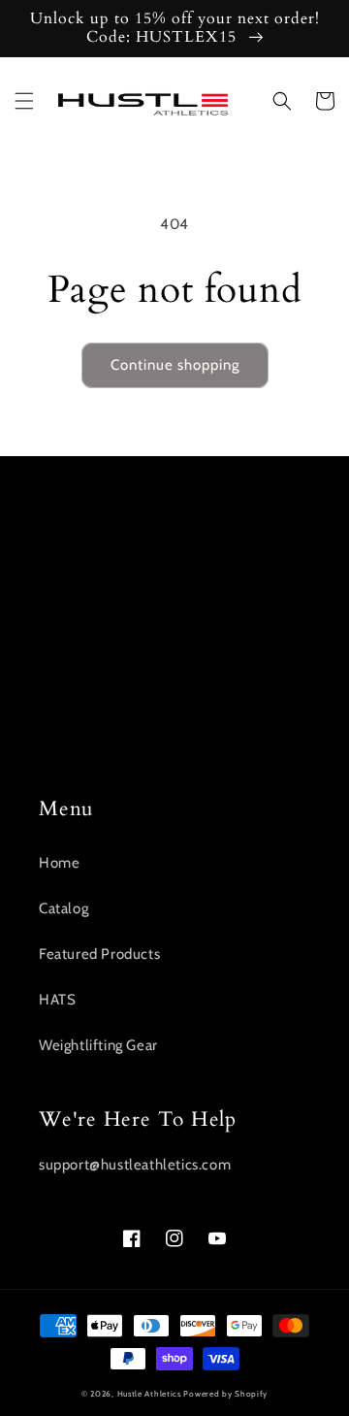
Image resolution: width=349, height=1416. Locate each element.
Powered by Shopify (225, 1394)
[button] (24, 101)
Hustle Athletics (149, 1394)
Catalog (63, 908)
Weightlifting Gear (98, 1045)
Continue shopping (175, 365)
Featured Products (99, 954)
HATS (57, 999)
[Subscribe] (288, 713)
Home (59, 863)
